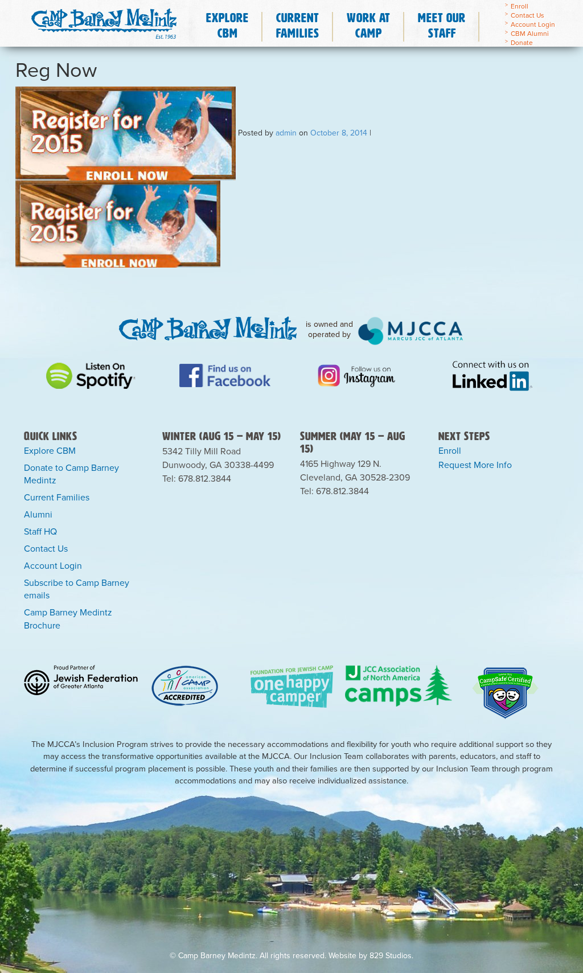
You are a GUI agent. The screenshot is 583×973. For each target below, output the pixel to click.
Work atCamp (369, 25)
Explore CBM (50, 450)
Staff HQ (40, 531)
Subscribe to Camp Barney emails (76, 589)
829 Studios (390, 955)
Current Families (56, 497)
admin (286, 132)
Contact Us (527, 15)
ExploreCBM (227, 25)
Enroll (519, 6)
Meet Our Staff (442, 25)
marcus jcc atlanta (411, 331)
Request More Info (475, 464)
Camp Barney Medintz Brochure (68, 618)
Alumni (38, 514)
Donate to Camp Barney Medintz (71, 474)
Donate (522, 42)
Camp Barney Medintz (107, 21)
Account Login (533, 24)
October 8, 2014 (338, 132)
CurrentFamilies (297, 25)
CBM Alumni (530, 33)
